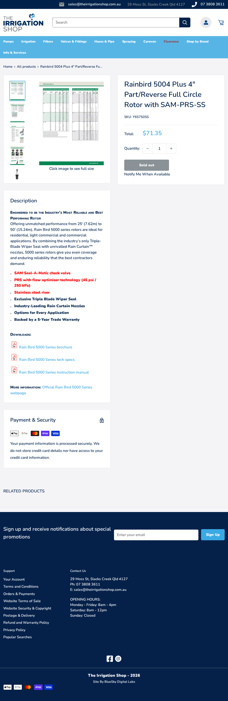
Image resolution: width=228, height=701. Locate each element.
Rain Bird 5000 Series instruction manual (54, 372)
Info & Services (14, 53)
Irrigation (28, 41)
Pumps (8, 41)
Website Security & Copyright (27, 608)
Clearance (171, 41)
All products (26, 66)
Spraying (129, 41)
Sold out (146, 165)
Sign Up (213, 534)
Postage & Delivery (19, 615)
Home (7, 66)
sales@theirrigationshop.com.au (94, 4)
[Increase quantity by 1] (171, 148)
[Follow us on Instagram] (118, 658)
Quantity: (132, 148)
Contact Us (78, 571)
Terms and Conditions (21, 586)
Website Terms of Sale (22, 601)
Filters (48, 41)
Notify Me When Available (147, 174)
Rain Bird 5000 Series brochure (45, 347)
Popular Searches (17, 637)
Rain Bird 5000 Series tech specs (47, 359)
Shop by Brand (198, 41)
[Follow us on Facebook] (110, 658)
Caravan (149, 41)
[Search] (184, 22)
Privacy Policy (14, 630)
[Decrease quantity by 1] (147, 148)
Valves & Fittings (74, 41)
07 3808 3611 (213, 4)
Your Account (14, 579)
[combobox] (115, 22)
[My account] (206, 22)
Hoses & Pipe (104, 41)
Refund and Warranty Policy (26, 622)
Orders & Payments (19, 593)
